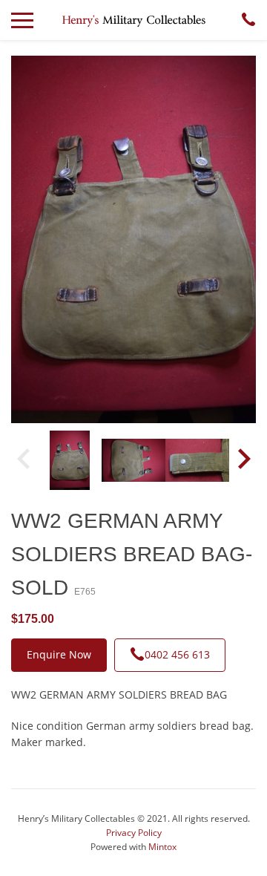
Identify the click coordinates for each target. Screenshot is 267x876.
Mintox (162, 846)
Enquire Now (59, 654)
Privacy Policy (134, 832)
